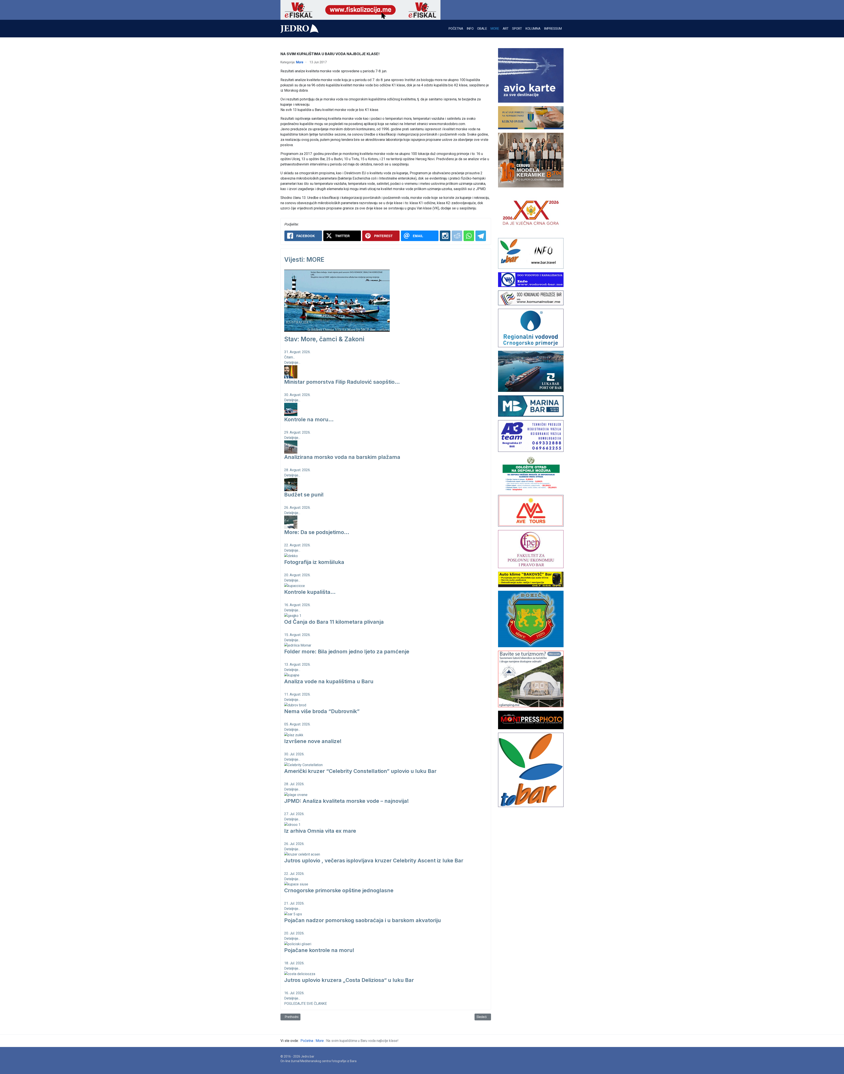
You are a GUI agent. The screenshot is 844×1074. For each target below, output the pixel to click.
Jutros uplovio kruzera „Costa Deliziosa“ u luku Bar (349, 980)
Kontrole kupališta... (310, 592)
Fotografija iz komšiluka (314, 562)
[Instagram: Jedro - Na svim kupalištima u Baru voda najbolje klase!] (445, 236)
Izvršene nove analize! (313, 741)
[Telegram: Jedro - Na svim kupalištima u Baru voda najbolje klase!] (480, 236)
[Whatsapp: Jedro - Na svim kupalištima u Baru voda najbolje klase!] (469, 236)
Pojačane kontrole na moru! (319, 950)
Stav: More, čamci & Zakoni (324, 339)
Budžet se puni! (304, 494)
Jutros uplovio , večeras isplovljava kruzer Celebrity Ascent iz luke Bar (373, 860)
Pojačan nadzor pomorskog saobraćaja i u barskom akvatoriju (362, 920)
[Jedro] (299, 28)
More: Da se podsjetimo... (316, 532)
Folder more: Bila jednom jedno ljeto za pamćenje (346, 651)
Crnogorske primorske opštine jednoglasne (338, 890)
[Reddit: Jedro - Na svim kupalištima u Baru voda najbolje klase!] (457, 236)
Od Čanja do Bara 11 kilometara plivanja (334, 622)
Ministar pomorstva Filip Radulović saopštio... (342, 382)
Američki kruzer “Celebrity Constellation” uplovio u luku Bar (360, 771)
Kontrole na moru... (309, 419)
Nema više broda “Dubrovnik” (322, 711)
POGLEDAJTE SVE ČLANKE (305, 1003)
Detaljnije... (292, 362)
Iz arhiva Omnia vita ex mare (320, 831)
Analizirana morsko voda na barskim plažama (342, 457)
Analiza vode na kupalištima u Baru (328, 681)
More (299, 62)
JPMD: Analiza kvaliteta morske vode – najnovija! (346, 801)
